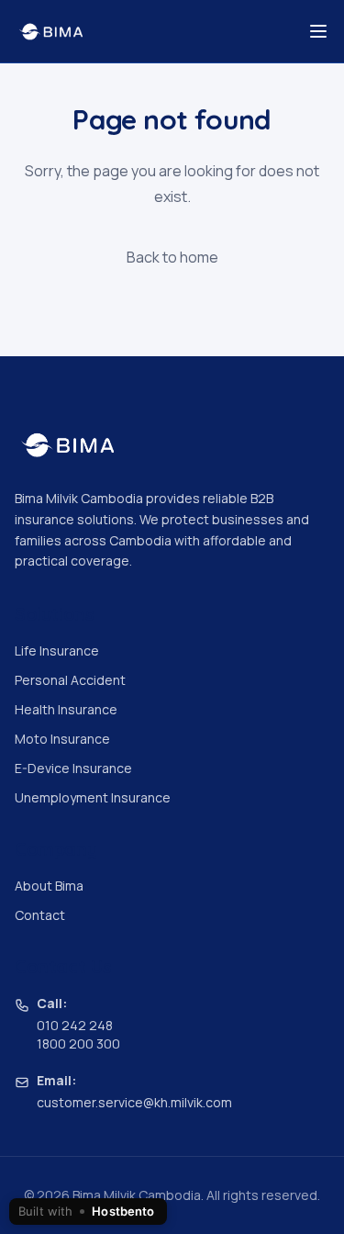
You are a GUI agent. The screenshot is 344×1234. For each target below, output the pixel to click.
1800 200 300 (78, 1043)
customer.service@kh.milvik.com (134, 1102)
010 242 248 (75, 1025)
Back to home (172, 257)
